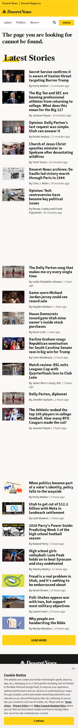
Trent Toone (40, 162)
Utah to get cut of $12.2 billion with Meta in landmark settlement (48, 508)
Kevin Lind (39, 332)
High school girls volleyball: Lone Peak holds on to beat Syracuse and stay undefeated (50, 557)
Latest (8, 22)
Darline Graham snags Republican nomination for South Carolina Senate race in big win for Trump (50, 345)
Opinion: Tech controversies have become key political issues (46, 197)
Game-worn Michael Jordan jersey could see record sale (48, 297)
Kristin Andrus (41, 137)
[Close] (73, 669)
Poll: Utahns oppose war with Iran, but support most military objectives (49, 602)
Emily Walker (40, 86)
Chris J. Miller (41, 183)
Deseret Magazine (31, 3)
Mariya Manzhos (42, 628)
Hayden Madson (42, 307)
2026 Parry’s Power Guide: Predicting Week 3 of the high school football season (51, 532)
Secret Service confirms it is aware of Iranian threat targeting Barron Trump (50, 76)
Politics (21, 22)
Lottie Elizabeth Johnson (47, 282)
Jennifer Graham (43, 400)
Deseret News (10, 3)
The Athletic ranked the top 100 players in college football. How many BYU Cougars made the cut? (50, 416)
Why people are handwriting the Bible (47, 620)
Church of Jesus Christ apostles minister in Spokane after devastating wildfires (51, 150)
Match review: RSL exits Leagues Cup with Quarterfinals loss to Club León (50, 371)
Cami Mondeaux (42, 357)
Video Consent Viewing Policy (50, 705)
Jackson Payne (41, 115)
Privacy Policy (21, 705)
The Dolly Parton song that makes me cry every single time (51, 272)
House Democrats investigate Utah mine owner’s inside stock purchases (47, 320)
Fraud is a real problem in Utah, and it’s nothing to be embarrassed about (50, 580)
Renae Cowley (41, 209)
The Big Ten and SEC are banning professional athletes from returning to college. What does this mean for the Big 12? (51, 101)
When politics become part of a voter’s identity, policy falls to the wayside (51, 487)
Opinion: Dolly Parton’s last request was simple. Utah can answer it (49, 127)
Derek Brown (40, 590)
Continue (39, 720)
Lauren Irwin (40, 611)
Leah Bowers (40, 518)
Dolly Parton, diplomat (48, 394)
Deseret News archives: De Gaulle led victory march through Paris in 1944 (51, 173)
